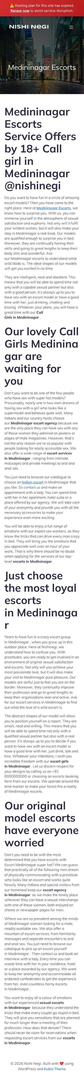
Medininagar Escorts (54, 208)
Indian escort (32, 482)
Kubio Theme (55, 1069)
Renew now (20, 11)
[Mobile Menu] (71, 27)
